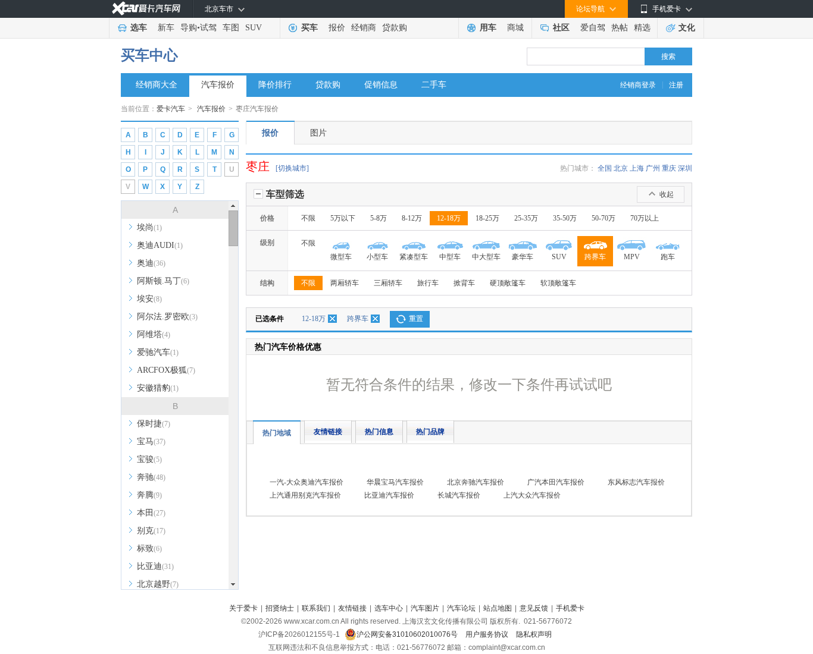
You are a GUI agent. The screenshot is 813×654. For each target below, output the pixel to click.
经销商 (363, 27)
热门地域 (276, 433)
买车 (309, 27)
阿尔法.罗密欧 (167, 316)
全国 (605, 168)
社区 (561, 27)
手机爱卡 (570, 608)
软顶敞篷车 (558, 283)
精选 (642, 27)
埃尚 (149, 227)
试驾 (208, 27)
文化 (686, 27)
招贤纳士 (279, 608)
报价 (337, 27)
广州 (653, 168)
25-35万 (526, 218)
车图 (231, 27)
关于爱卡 (243, 608)
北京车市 (219, 9)
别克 (151, 530)
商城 (515, 27)
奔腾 (149, 495)
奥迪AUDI (160, 245)
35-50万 (565, 218)
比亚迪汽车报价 (389, 495)
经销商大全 (156, 84)
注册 (676, 85)
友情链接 (328, 431)
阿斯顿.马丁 (163, 280)
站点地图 (497, 608)
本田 (151, 512)
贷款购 (394, 27)
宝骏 (149, 459)
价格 (267, 218)
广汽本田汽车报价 (555, 482)
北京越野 (158, 584)
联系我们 (316, 608)
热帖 (619, 27)
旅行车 (428, 283)
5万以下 (342, 218)
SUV (253, 27)
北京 (621, 168)
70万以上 (644, 218)
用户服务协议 (487, 634)
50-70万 (603, 218)
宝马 (151, 441)
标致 (149, 548)
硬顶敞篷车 (508, 283)
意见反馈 (534, 608)
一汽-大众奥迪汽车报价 (306, 482)
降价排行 (275, 84)
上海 (637, 168)
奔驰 (151, 477)
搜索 (668, 56)
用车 (488, 27)
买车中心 (149, 55)
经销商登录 (638, 85)
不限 (308, 218)
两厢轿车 (344, 283)
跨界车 (357, 319)
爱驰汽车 (158, 352)
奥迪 (151, 263)
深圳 (685, 168)
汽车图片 (425, 608)
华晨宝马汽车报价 (395, 482)
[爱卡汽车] (146, 8)
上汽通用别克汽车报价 (305, 495)
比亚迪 (155, 566)
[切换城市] (292, 168)
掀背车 (464, 283)
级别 (267, 242)
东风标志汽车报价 (636, 482)
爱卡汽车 (171, 109)
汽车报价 (217, 84)
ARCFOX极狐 (166, 370)
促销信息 (381, 84)
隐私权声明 (534, 634)
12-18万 (449, 218)
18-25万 (487, 218)
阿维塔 (153, 334)
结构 (267, 283)
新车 (166, 27)
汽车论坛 (461, 608)
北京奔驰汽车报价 (475, 482)
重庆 (669, 168)
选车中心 (388, 608)
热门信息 (379, 431)
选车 (138, 27)
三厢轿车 (388, 283)
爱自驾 (592, 27)
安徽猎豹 (158, 387)
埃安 (149, 298)
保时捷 (153, 423)
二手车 (433, 84)
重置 (416, 319)
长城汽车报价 (458, 495)
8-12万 (412, 218)
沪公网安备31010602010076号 (408, 634)
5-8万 (378, 218)
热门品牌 (430, 431)
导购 (188, 27)
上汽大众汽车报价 (532, 495)
